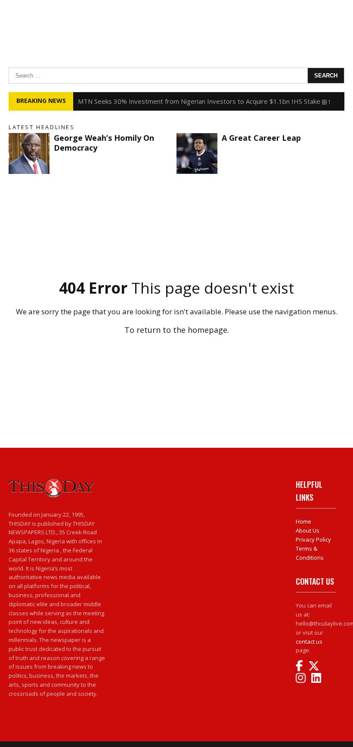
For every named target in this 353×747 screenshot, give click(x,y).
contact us (309, 641)
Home (303, 521)
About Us (307, 530)
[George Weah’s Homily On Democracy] (29, 153)
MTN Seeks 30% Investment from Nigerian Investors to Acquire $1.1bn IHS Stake (199, 101)
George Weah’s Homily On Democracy (104, 143)
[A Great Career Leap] (196, 153)
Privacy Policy (313, 539)
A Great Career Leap (261, 138)
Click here (176, 348)
